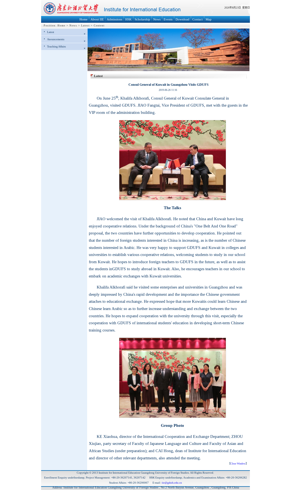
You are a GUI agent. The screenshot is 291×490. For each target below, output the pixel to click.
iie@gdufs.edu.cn (172, 482)
